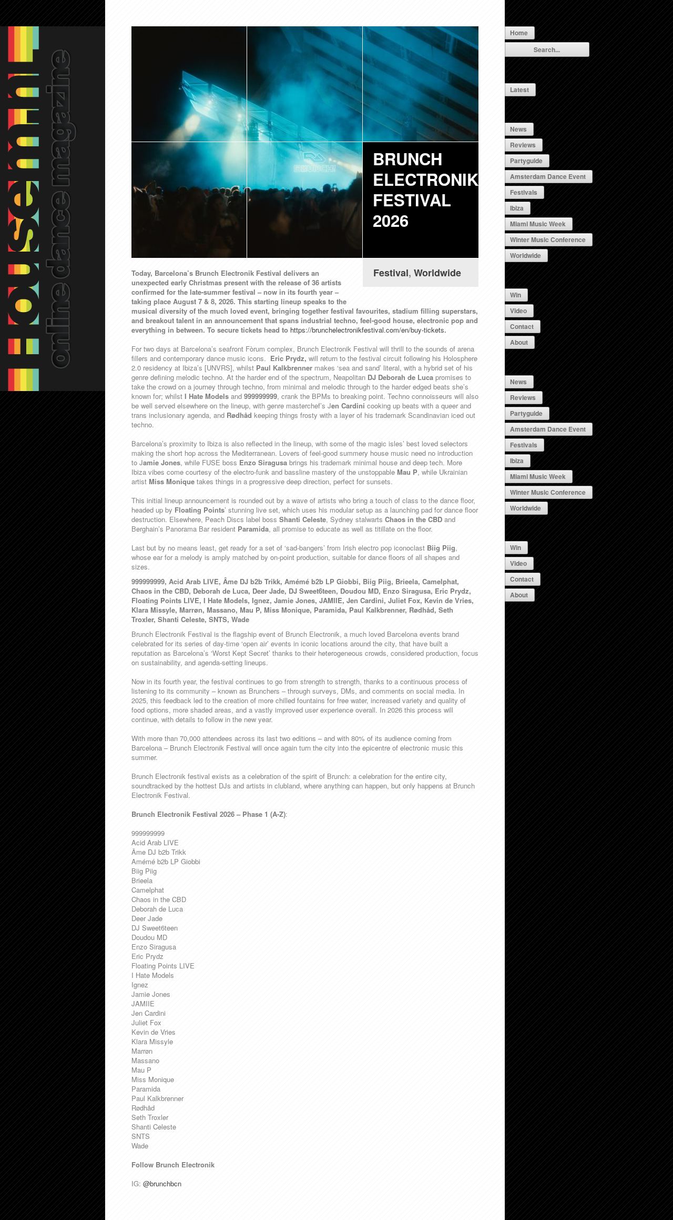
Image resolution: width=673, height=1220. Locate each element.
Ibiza (517, 208)
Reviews (523, 144)
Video (518, 310)
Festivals (523, 192)
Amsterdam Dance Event (548, 176)
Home (519, 32)
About (519, 342)
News (518, 129)
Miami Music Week (538, 223)
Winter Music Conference (548, 239)
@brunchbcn (162, 1183)
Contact (522, 326)
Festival (391, 272)
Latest (519, 89)
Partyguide (526, 160)
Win (515, 294)
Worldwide (525, 255)
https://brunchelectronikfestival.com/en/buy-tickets (367, 330)
